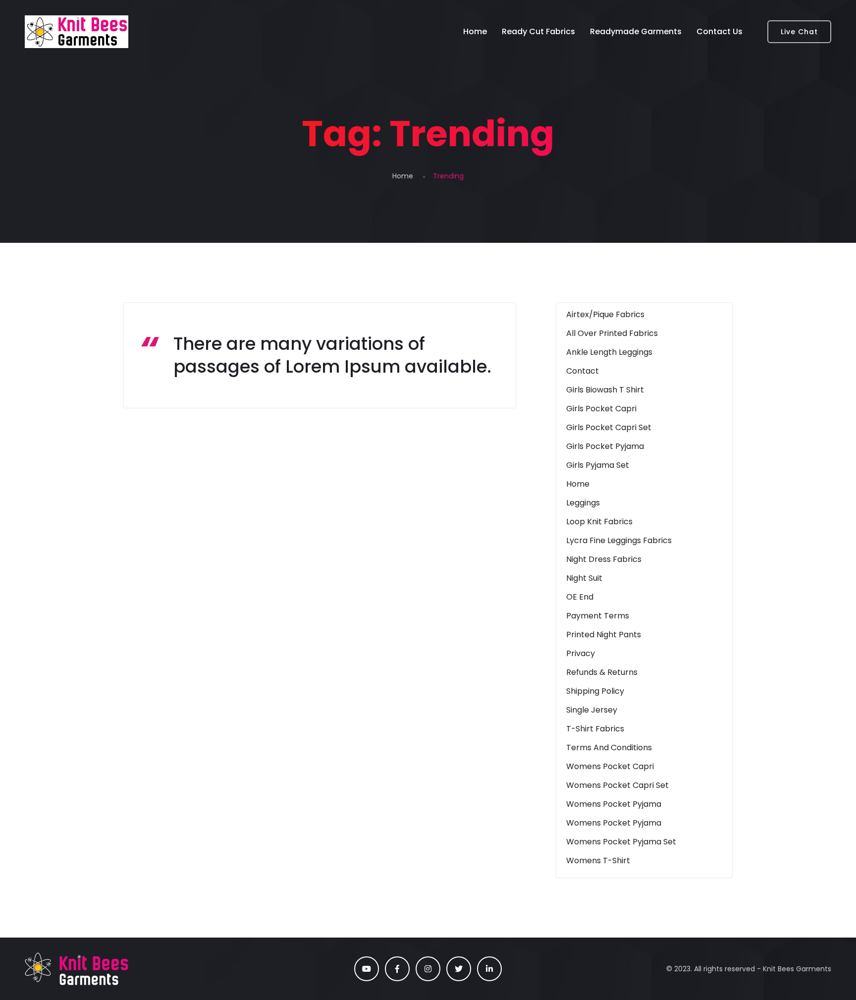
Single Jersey (591, 710)
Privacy (580, 653)
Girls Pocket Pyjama (605, 446)
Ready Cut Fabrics (538, 31)
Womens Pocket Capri (610, 766)
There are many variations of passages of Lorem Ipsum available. (332, 355)
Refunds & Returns (602, 672)
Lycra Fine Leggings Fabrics (619, 540)
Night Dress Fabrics (604, 559)
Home (475, 31)
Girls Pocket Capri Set (608, 427)
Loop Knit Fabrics (599, 521)
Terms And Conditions (609, 747)
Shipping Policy (595, 691)
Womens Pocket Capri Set (617, 785)
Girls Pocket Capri (601, 408)
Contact (582, 371)
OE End (579, 597)
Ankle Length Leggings (609, 352)
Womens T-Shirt (598, 860)
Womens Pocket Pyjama (613, 804)
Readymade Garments (636, 31)
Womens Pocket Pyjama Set (621, 841)
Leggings (583, 502)
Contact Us (719, 31)
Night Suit (584, 578)
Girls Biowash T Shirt (605, 389)
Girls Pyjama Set (597, 465)
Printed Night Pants (603, 634)
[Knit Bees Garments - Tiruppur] (76, 31)
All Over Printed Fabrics (612, 333)
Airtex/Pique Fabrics (605, 314)
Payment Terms (597, 615)
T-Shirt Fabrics (595, 728)
